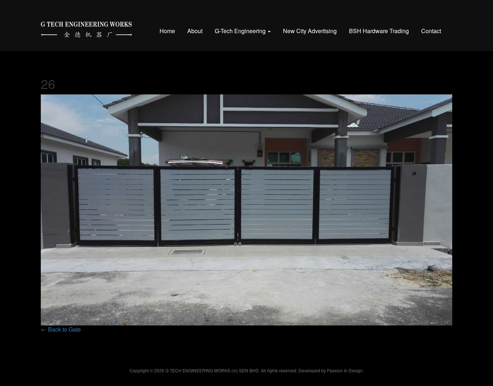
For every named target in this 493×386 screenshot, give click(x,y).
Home (167, 31)
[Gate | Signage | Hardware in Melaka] (86, 28)
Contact (431, 31)
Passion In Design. (345, 370)
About (194, 31)
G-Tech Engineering (241, 31)
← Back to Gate (61, 329)
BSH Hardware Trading (379, 31)
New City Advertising (310, 31)
